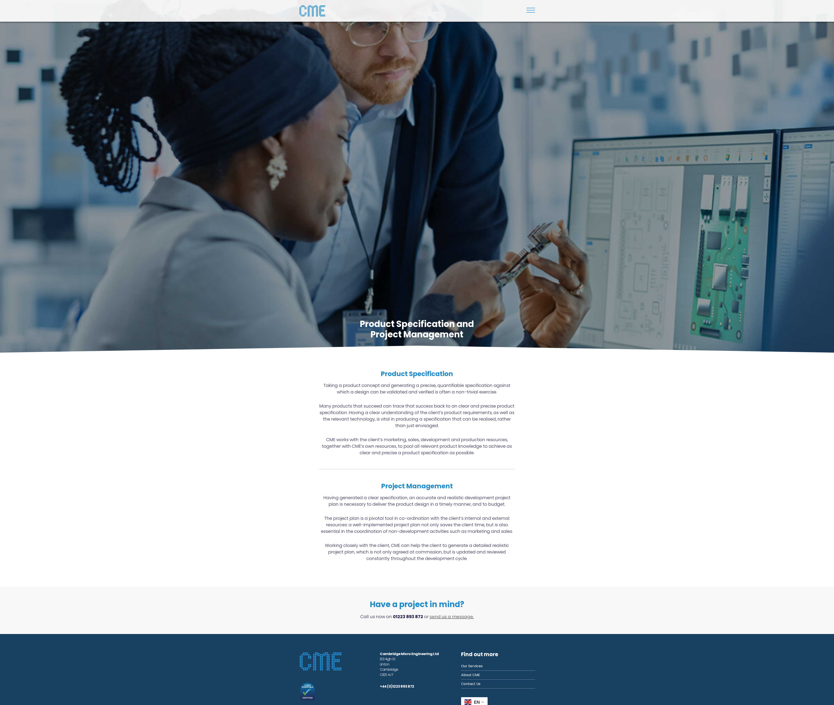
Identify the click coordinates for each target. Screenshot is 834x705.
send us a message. (452, 617)
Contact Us (470, 683)
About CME (470, 674)
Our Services (472, 666)
